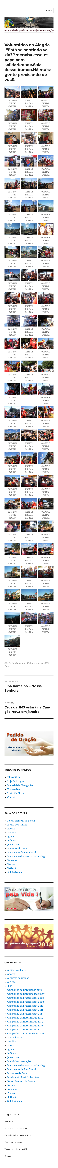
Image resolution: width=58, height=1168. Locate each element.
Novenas (12, 860)
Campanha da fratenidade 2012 (24, 989)
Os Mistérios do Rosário (18, 1135)
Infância (11, 840)
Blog (9, 985)
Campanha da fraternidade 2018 (25, 1029)
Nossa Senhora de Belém (21, 820)
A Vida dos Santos (17, 824)
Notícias (11, 1085)
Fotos (7, 666)
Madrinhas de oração (19, 1061)
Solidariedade (15, 872)
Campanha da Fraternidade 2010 (25, 1005)
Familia (11, 832)
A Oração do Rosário (16, 1128)
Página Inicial (12, 1114)
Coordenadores (13, 1142)
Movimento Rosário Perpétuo (23, 1077)
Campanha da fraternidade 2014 (25, 1017)
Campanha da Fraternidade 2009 (25, 1001)
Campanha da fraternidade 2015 (25, 1021)
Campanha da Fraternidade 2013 (25, 1013)
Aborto (11, 828)
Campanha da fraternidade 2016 (25, 1025)
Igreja (10, 836)
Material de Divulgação (20, 785)
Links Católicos (15, 793)
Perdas (11, 864)
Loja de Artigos (15, 781)
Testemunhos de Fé (16, 1149)
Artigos (11, 981)
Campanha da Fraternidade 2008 (25, 997)
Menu (49, 10)
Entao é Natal (14, 1037)
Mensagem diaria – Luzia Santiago (26, 856)
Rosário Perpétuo (17, 663)
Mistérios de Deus (17, 848)
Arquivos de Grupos (18, 978)
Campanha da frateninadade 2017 (25, 993)
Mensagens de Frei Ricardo (22, 852)
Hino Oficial (14, 777)
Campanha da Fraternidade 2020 (25, 1033)
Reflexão (12, 868)
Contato (11, 797)
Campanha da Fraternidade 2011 (25, 1009)
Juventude (13, 844)
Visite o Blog (14, 789)
